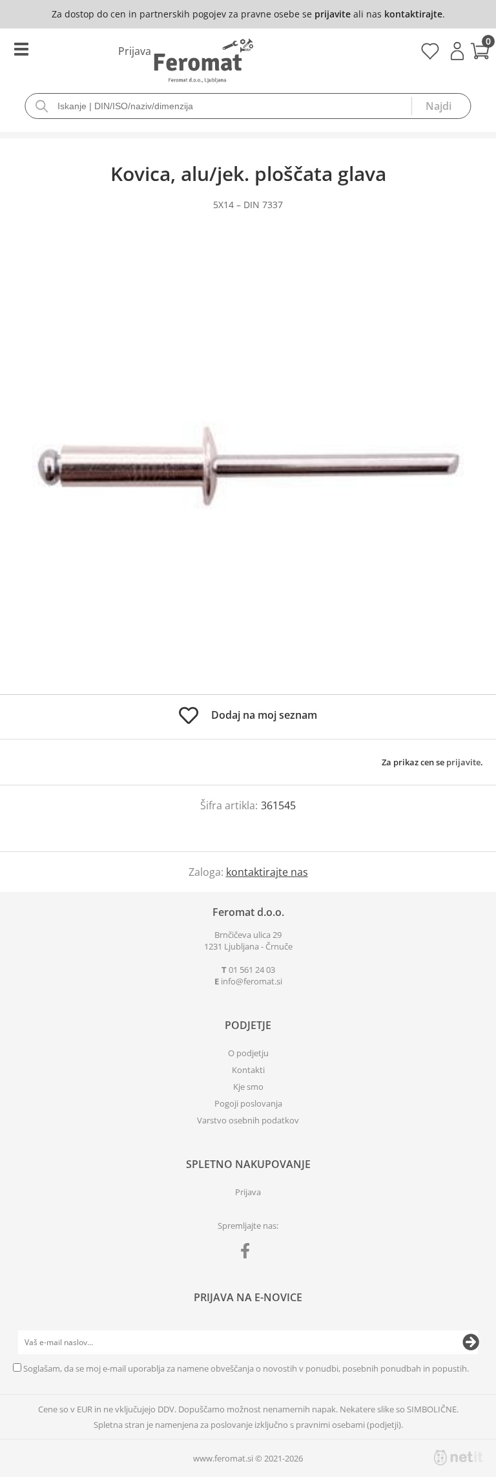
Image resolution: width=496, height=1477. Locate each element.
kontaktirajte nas (267, 872)
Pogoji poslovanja (248, 1103)
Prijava (457, 51)
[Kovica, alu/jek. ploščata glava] (248, 465)
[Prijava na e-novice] (471, 1342)
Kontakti (248, 1070)
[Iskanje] (441, 106)
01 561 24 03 (252, 969)
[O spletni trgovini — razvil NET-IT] (458, 1457)
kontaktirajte (413, 14)
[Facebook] (248, 1253)
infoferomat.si (251, 981)
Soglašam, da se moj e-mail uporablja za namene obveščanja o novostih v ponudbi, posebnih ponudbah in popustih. (246, 1368)
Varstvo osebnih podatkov (248, 1120)
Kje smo (248, 1086)
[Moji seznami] (429, 55)
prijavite (333, 14)
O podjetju (248, 1053)
